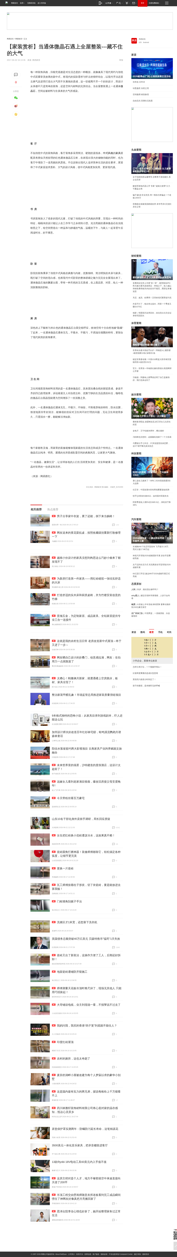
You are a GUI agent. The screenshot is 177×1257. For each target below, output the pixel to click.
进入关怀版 (42, 3)
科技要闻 (136, 453)
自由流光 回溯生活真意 (143, 101)
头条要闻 (136, 149)
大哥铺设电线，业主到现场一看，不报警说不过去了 (89, 1004)
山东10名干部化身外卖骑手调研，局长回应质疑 (81, 818)
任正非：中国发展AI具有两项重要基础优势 (151, 490)
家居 (133, 54)
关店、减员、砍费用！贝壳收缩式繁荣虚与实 (152, 297)
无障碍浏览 (31, 3)
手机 (160, 632)
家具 (118, 153)
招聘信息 (87, 1254)
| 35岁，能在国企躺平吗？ (144, 589)
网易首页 (14, 3)
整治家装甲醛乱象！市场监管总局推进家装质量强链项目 (86, 694)
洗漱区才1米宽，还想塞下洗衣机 (77, 922)
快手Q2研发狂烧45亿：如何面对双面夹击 (151, 496)
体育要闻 (136, 323)
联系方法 (79, 1254)
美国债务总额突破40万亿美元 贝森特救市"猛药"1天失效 (86, 938)
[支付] (127, 3)
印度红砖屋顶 (65, 1042)
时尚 (169, 632)
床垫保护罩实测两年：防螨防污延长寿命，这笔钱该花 (85, 1128)
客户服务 (96, 1254)
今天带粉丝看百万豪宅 (71, 798)
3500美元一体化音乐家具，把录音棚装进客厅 (80, 1145)
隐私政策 (104, 1254)
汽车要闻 (136, 519)
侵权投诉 (145, 1254)
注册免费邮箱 (154, 3)
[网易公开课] (109, 3)
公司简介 (71, 1254)
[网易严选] (119, 3)
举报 (121, 60)
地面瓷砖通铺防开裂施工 (72, 971)
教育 (151, 632)
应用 (21, 3)
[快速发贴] (16, 74)
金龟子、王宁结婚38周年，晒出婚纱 (148, 431)
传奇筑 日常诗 (139, 82)
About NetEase (61, 1254)
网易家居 (18, 39)
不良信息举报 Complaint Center (121, 1254)
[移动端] (100, 3)
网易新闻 (142, 39)
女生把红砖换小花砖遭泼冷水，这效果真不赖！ (86, 835)
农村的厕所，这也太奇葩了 (73, 1058)
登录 (142, 3)
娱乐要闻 (136, 394)
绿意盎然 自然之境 (141, 88)
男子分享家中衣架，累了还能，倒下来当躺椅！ (86, 516)
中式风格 (108, 153)
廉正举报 (137, 1254)
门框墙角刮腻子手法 (69, 901)
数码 (142, 632)
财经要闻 (136, 255)
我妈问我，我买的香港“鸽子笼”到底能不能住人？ (87, 1025)
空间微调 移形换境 (141, 94)
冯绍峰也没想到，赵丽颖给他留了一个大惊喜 (152, 437)
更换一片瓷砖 (65, 868)
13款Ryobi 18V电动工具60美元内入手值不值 (79, 1161)
